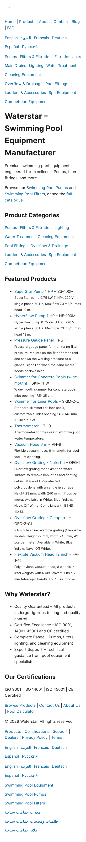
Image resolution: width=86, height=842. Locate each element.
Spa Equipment (62, 92)
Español (12, 46)
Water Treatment (61, 65)
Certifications (37, 731)
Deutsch (59, 37)
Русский (30, 46)
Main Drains (15, 65)
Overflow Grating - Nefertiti (39, 462)
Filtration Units (67, 56)
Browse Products (20, 705)
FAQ (10, 27)
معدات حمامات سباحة (22, 812)
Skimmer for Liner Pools (36, 401)
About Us (71, 705)
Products (27, 21)
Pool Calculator (21, 711)
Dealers (11, 737)
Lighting (36, 65)
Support (60, 731)
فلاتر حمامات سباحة (21, 830)
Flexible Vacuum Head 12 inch (41, 554)
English (11, 37)
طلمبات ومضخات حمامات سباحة (31, 821)
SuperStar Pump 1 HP (33, 291)
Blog (76, 21)
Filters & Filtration (36, 56)
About (44, 21)
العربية (26, 37)
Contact (61, 21)
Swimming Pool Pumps (47, 187)
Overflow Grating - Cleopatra (41, 517)
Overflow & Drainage (24, 83)
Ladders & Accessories (25, 92)
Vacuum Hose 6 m (30, 444)
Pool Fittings (56, 83)
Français (41, 37)
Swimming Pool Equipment (29, 785)
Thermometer (26, 426)
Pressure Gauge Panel (34, 340)
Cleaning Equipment (23, 74)
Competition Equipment (26, 101)
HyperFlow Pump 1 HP (34, 315)
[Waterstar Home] (9, 15)
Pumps (11, 56)
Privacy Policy (35, 737)
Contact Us (49, 705)
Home (10, 21)
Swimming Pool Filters (25, 193)
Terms (56, 737)
